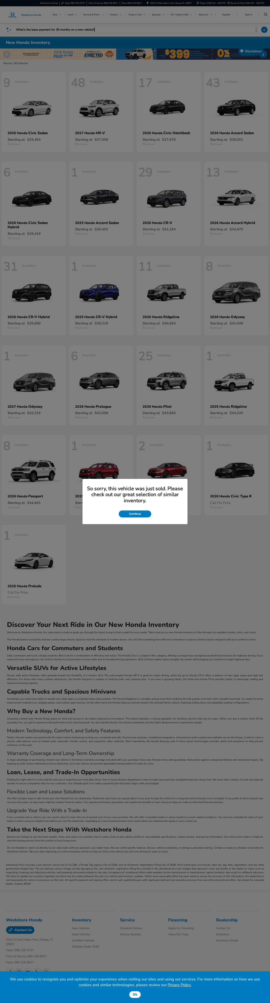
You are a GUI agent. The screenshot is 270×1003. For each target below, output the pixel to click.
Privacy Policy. (179, 984)
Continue (135, 514)
